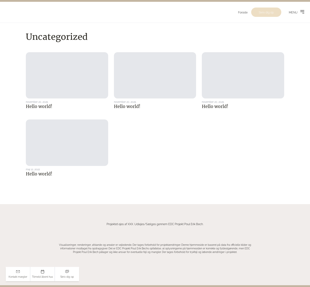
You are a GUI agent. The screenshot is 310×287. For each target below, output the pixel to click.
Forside (243, 12)
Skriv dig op (266, 12)
